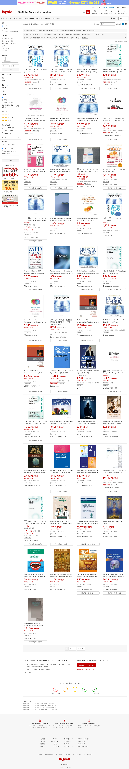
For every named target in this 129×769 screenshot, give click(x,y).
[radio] (2, 26)
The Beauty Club (109, 335)
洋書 (38, 705)
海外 (7, 85)
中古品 (3, 80)
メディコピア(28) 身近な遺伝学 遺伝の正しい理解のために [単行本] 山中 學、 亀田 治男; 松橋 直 (114, 120)
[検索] (88, 12)
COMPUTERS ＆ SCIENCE (49, 705)
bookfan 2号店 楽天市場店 (112, 286)
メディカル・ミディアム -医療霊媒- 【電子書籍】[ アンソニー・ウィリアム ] (61, 72)
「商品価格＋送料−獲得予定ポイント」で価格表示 (35, 24)
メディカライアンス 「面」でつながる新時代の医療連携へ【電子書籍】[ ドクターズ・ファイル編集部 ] (35, 424)
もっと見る (28, 672)
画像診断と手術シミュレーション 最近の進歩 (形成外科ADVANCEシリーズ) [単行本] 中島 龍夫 (114, 473)
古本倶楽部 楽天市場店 (111, 388)
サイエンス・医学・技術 (48, 707)
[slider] (1, 62)
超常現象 (54, 709)
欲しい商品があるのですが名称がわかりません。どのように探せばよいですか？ (48, 664)
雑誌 (38, 707)
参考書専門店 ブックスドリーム (113, 135)
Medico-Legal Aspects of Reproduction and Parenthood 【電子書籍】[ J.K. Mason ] (35, 625)
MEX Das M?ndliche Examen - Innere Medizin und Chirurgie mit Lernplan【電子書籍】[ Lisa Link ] (35, 576)
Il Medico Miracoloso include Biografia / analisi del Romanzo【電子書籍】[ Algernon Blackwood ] (88, 424)
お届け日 (4, 94)
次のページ (81, 648)
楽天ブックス (29, 85)
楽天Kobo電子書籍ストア (59, 85)
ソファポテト (108, 235)
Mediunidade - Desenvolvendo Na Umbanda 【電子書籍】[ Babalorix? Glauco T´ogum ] (61, 576)
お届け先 (4, 88)
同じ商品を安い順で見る (35, 88)
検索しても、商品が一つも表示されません (38, 669)
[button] (122, 7)
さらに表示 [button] (5, 51)
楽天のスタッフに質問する (86, 665)
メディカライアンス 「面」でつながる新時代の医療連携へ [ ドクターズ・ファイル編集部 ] (114, 72)
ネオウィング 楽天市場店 (59, 337)
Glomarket (81, 388)
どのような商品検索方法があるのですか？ (38, 666)
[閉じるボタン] (125, 30)
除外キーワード (6, 153)
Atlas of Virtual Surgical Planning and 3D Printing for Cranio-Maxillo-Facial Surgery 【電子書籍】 (114, 576)
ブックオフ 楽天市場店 (32, 237)
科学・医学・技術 (42, 703)
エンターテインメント (43, 709)
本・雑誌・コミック (28, 703)
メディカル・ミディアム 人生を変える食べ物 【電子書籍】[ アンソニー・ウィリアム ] (114, 171)
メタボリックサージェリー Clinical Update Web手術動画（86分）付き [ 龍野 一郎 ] (61, 373)
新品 (3, 78)
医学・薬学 (52, 703)
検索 (11, 69)
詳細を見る (85, 38)
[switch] (17, 106)
